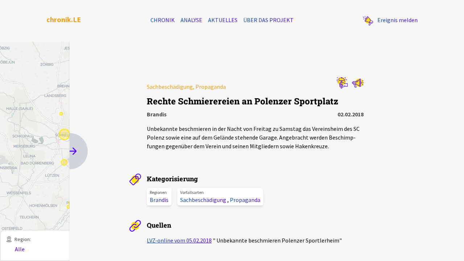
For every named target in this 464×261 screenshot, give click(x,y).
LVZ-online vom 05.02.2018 (179, 240)
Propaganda (245, 199)
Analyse (191, 20)
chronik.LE (63, 19)
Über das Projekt (268, 20)
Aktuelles (222, 20)
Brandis (159, 199)
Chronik (162, 20)
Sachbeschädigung (203, 199)
